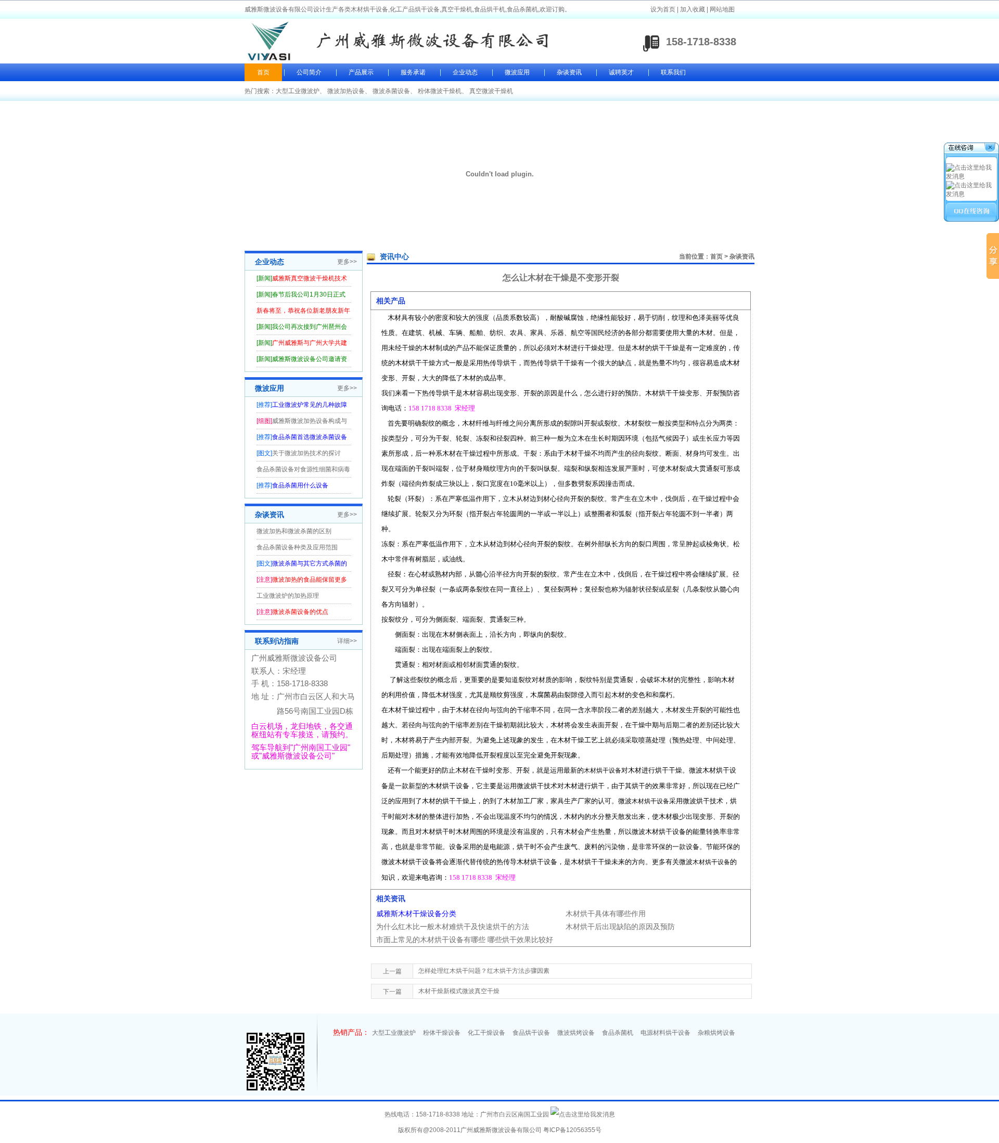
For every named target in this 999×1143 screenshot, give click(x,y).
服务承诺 (413, 72)
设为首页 (662, 9)
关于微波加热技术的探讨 (306, 453)
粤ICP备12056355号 (572, 1130)
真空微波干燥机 (491, 91)
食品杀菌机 (617, 1032)
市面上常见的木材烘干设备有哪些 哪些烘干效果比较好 (464, 939)
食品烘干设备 (531, 1032)
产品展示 (361, 72)
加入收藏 (692, 9)
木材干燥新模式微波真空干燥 (458, 991)
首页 (263, 72)
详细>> (347, 641)
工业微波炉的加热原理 (288, 595)
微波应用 (517, 72)
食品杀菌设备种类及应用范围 (297, 547)
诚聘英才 (621, 72)
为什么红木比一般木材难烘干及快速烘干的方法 (452, 926)
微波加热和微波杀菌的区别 (294, 531)
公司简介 (309, 72)
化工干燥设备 (486, 1032)
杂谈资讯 (569, 72)
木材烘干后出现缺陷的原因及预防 (620, 926)
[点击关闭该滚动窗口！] (972, 149)
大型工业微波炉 (297, 91)
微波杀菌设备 (391, 91)
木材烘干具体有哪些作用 (606, 913)
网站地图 (722, 9)
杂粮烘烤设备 (716, 1032)
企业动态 (465, 72)
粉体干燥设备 (441, 1032)
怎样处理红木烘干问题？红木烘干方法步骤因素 (483, 970)
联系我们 (673, 72)
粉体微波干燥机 (440, 91)
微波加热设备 (346, 91)
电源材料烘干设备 (665, 1032)
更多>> (347, 261)
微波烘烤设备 (576, 1032)
